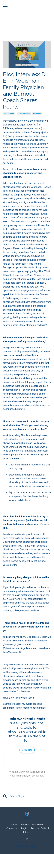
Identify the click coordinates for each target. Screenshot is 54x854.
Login (24, 828)
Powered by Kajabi (27, 846)
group (45, 151)
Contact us (12, 828)
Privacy (25, 824)
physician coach (24, 113)
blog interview (9, 113)
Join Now (27, 750)
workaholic (37, 113)
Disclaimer (38, 824)
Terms (14, 824)
